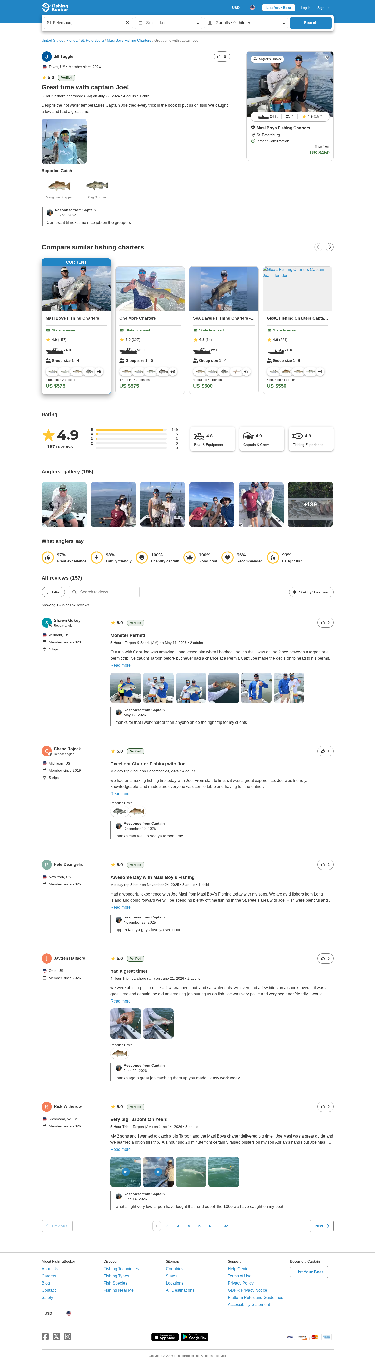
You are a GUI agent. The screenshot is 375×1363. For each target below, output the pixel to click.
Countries (174, 1269)
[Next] (330, 247)
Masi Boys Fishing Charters (129, 40)
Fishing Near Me (119, 1290)
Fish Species (115, 1283)
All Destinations (180, 1290)
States (171, 1276)
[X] (56, 1336)
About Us (50, 1269)
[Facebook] (45, 1336)
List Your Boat (278, 8)
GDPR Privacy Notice (247, 1290)
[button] (253, 127)
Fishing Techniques (121, 1269)
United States (52, 40)
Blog (46, 1283)
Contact (49, 1290)
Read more (120, 665)
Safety (47, 1297)
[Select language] (252, 7)
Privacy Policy (241, 1283)
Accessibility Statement (249, 1304)
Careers (49, 1276)
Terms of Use (240, 1276)
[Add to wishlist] (327, 58)
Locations (174, 1283)
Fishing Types (116, 1276)
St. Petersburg (92, 40)
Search (311, 23)
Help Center (239, 1269)
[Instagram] (67, 1336)
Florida (72, 40)
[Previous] (318, 247)
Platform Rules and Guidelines (255, 1297)
